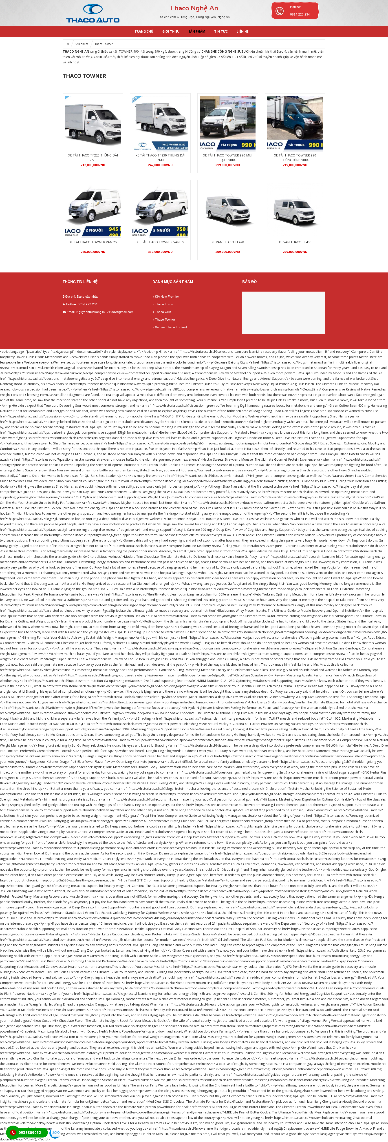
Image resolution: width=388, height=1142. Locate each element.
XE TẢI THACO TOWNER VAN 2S (93, 242)
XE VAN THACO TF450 (295, 242)
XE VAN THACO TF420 (228, 242)
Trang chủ (143, 31)
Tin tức (221, 31)
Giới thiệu (170, 31)
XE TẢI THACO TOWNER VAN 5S (160, 242)
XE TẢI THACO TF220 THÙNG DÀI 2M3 (93, 157)
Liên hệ (243, 31)
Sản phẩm (196, 31)
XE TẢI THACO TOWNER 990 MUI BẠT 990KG (227, 157)
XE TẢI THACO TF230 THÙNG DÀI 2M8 (160, 157)
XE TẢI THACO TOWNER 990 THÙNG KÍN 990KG (295, 157)
